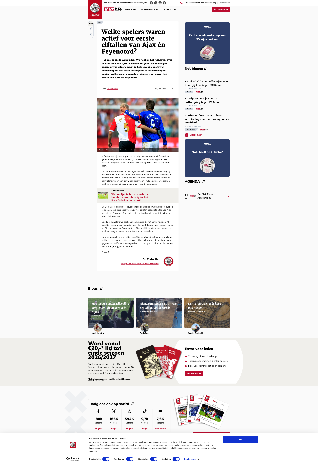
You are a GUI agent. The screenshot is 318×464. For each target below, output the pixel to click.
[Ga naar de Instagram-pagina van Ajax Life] (160, 2)
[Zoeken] (181, 3)
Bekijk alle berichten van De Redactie (140, 264)
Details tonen (190, 459)
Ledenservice (224, 3)
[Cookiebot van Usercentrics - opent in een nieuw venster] (73, 459)
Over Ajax (168, 9)
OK (240, 440)
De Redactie (112, 89)
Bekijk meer (196, 135)
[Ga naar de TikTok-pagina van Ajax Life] (164, 2)
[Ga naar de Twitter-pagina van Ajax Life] (155, 2)
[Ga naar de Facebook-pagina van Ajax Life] (151, 2)
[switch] (129, 459)
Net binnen (130, 9)
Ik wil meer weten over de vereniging (200, 3)
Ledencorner (148, 9)
